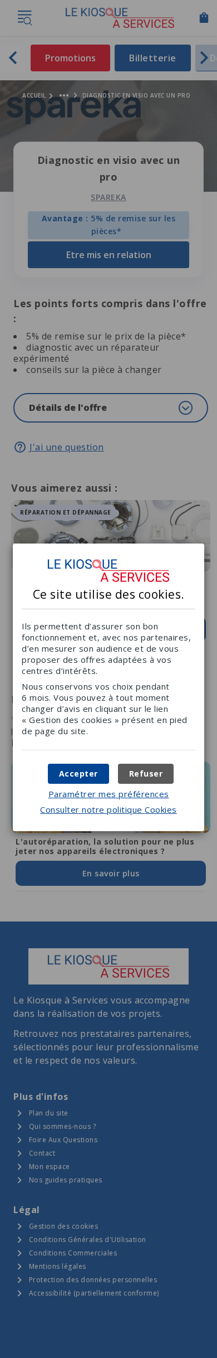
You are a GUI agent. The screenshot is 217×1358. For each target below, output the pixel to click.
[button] (78, 774)
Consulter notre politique (108, 809)
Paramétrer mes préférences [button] (108, 793)
